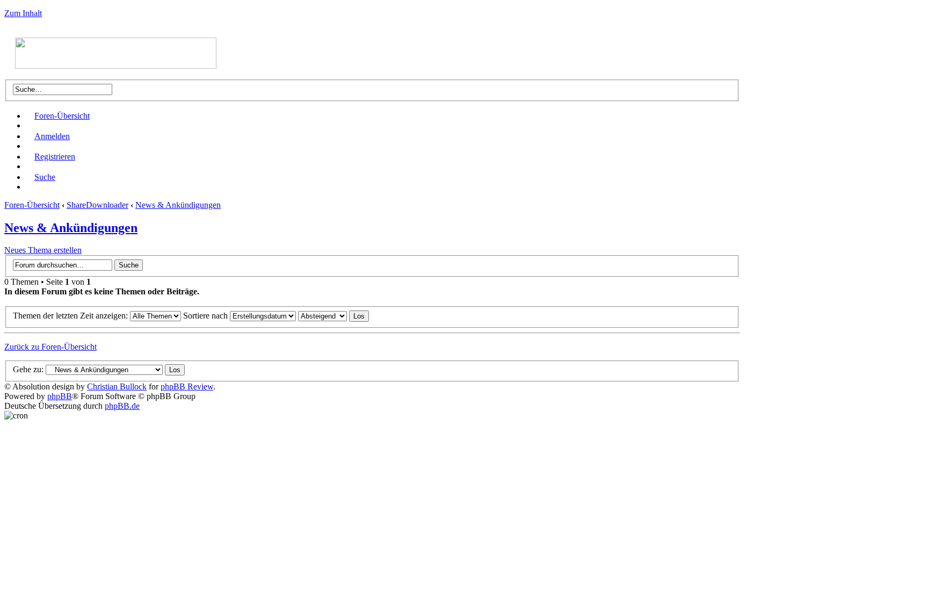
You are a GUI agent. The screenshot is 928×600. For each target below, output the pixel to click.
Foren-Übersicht (62, 115)
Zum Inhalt (23, 13)
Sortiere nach (206, 315)
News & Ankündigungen (178, 204)
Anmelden (52, 136)
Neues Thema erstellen (43, 250)
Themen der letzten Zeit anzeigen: (71, 315)
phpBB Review (187, 386)
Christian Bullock (117, 386)
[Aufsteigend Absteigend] (333, 315)
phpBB (59, 396)
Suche (44, 177)
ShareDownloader (97, 204)
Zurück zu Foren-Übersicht (50, 346)
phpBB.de (122, 405)
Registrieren (54, 156)
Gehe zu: (28, 369)
